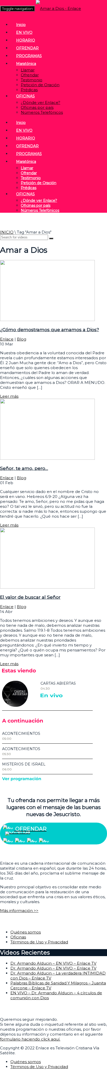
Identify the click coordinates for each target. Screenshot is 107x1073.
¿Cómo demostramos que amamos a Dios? (49, 329)
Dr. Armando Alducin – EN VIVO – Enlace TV (53, 963)
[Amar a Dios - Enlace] (58, 8)
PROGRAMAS (29, 56)
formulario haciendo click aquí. (30, 1039)
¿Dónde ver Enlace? (40, 102)
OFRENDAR (27, 48)
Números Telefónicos (42, 112)
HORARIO (25, 40)
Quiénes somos (25, 932)
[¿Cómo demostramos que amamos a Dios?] (47, 319)
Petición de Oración (40, 84)
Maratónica (26, 63)
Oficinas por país (37, 107)
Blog (21, 339)
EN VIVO (24, 32)
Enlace (7, 339)
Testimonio (31, 79)
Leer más (9, 396)
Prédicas (29, 89)
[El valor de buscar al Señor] (47, 587)
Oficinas (18, 937)
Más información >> (19, 910)
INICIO (7, 232)
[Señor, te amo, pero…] (47, 458)
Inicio (21, 24)
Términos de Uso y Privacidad (39, 941)
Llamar (28, 70)
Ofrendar (30, 74)
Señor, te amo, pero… (24, 468)
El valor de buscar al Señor (30, 597)
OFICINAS (25, 96)
